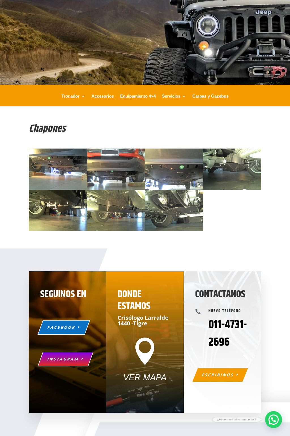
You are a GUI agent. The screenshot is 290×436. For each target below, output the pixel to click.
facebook (62, 327)
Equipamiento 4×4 (138, 96)
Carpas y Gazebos (210, 96)
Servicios (171, 96)
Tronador (70, 96)
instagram (63, 359)
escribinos (218, 374)
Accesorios (102, 96)
